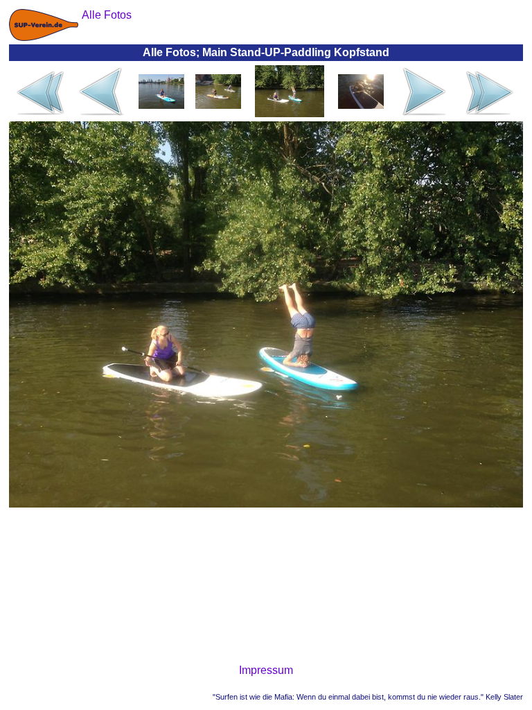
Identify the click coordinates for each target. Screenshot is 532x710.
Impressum (266, 670)
